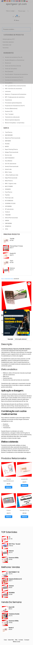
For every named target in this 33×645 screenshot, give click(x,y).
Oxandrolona (8, 100)
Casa (5, 640)
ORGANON (8, 189)
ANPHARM (8, 141)
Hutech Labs (8, 169)
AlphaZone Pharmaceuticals (12, 138)
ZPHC (6, 229)
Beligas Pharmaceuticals (11, 152)
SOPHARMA (8, 206)
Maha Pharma (9, 180)
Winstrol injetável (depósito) (12, 120)
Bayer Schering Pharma (11, 149)
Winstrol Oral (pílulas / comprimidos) (14, 122)
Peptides (7, 195)
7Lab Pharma (8, 132)
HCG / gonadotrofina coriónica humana (15, 85)
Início (2, 278)
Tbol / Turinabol (9, 114)
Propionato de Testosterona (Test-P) (15, 105)
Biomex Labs (8, 155)
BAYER (7, 146)
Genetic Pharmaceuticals (11, 166)
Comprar (26, 640)
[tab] (10, 339)
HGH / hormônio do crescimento (13, 88)
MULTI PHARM (9, 186)
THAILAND (8, 215)
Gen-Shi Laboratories (10, 163)
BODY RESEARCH (9, 158)
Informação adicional (20, 339)
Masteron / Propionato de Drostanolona (15, 94)
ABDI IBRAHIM (9, 135)
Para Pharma (8, 192)
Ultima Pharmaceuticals (11, 217)
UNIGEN (7, 220)
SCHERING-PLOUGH (10, 203)
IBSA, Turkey (8, 172)
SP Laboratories (9, 209)
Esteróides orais (9, 278)
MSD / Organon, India (10, 183)
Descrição (10, 339)
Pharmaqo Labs (9, 197)
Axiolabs (7, 143)
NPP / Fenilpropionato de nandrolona (15, 97)
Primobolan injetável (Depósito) (13, 102)
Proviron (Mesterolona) (11, 108)
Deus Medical (8, 160)
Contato (21, 640)
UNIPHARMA (8, 223)
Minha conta (16, 641)
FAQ (16, 640)
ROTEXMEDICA (9, 200)
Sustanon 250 (8, 111)
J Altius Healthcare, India (11, 175)
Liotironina (8, 91)
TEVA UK (7, 212)
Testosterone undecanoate (12, 117)
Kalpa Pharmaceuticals (11, 178)
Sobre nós (11, 640)
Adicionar (8, 487)
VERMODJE (8, 226)
